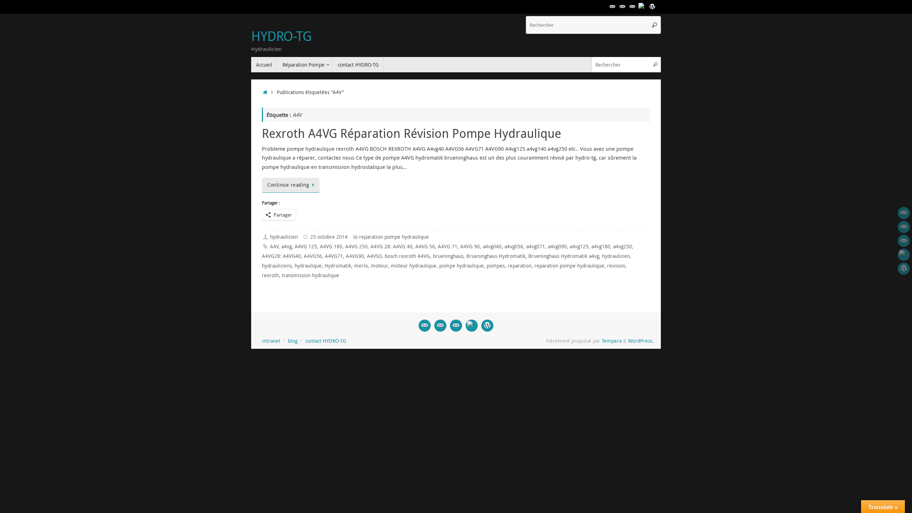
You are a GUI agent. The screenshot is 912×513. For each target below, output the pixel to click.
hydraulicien (284, 237)
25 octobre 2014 (329, 237)
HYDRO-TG (281, 35)
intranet (271, 341)
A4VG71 (334, 256)
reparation (520, 266)
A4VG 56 (425, 246)
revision (616, 266)
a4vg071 (535, 246)
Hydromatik (338, 266)
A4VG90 (355, 256)
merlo (361, 266)
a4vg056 (513, 246)
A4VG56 (313, 256)
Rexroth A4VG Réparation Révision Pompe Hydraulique (411, 133)
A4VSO (374, 256)
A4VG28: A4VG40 (281, 256)
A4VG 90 (470, 246)
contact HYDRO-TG (325, 341)
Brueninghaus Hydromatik (495, 256)
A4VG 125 (306, 246)
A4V (274, 246)
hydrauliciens (277, 266)
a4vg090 (557, 246)
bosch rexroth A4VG (407, 256)
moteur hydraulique (413, 266)
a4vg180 (600, 246)
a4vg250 (622, 246)
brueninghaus (448, 256)
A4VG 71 (447, 246)
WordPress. (641, 341)
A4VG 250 (356, 246)
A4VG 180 (331, 246)
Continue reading (288, 185)
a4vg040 (492, 246)
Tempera (612, 341)
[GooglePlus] (642, 7)
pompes (496, 266)
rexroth (270, 275)
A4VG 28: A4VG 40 (391, 246)
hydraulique (308, 266)
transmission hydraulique (310, 275)
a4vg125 (579, 246)
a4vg (286, 246)
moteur (379, 266)
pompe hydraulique (461, 266)
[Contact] (612, 7)
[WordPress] (652, 7)
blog (292, 341)
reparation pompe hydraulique (394, 237)
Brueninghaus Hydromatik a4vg (563, 256)
